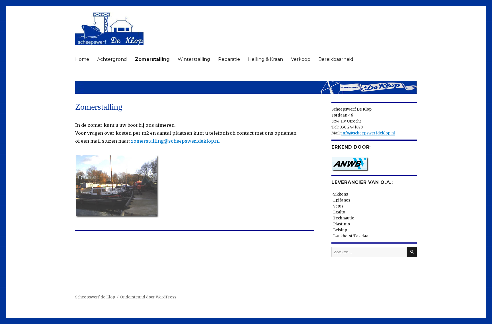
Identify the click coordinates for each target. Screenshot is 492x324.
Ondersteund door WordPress (148, 297)
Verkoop (300, 59)
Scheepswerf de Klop (95, 297)
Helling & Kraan (265, 59)
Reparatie (229, 59)
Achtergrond (112, 59)
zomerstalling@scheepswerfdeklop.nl (175, 141)
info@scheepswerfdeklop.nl (368, 133)
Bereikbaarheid (335, 59)
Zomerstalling (152, 59)
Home (82, 59)
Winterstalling (194, 59)
